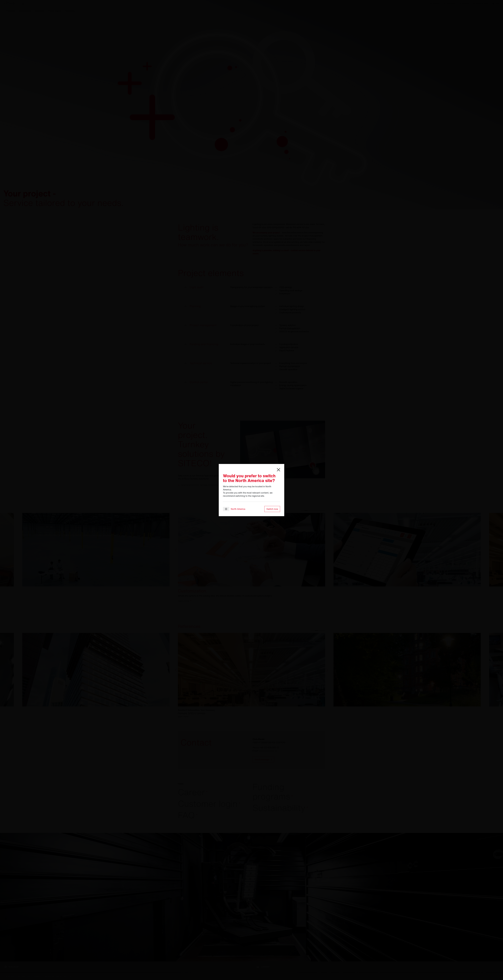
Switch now (272, 509)
